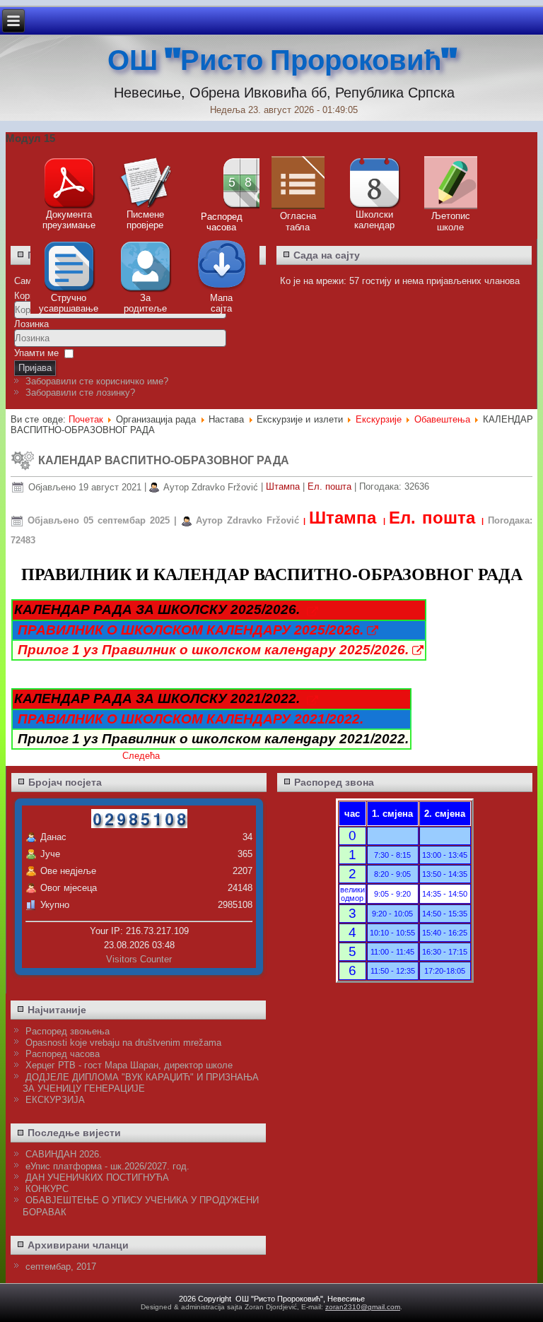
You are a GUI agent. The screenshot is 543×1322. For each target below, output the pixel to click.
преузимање (68, 225)
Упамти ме (36, 353)
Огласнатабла (298, 221)
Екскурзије (379, 419)
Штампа (284, 487)
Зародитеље (145, 303)
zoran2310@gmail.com (362, 1307)
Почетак (86, 419)
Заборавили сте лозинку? (80, 392)
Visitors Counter (139, 959)
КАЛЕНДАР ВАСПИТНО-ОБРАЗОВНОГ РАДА (163, 460)
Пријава (35, 367)
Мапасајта (221, 303)
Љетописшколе (450, 221)
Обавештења (442, 419)
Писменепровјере (145, 219)
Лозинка (31, 324)
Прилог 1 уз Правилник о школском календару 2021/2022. (213, 738)
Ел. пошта (331, 487)
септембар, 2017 (60, 1266)
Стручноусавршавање (68, 303)
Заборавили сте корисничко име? (96, 381)
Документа (69, 214)
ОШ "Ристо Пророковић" (282, 60)
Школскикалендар (374, 219)
